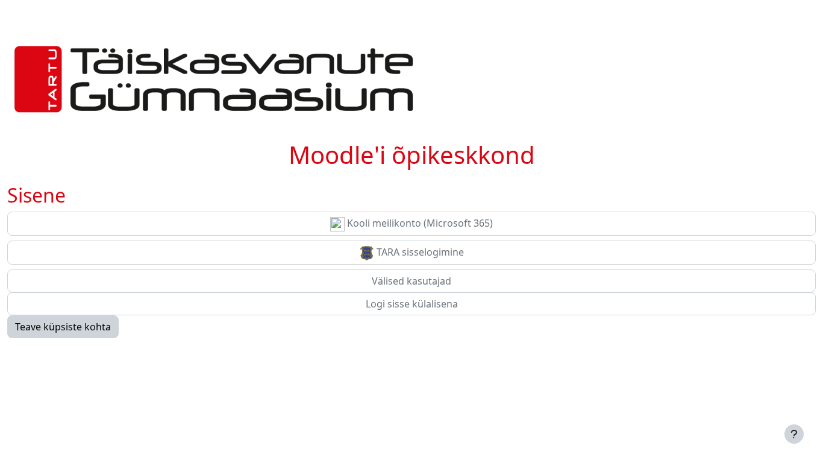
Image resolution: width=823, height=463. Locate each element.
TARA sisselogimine (419, 252)
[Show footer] (794, 434)
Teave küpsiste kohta (63, 326)
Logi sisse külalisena (412, 303)
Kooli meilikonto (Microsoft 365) (419, 223)
